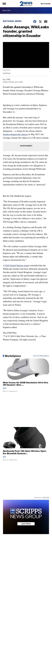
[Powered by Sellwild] (45, 497)
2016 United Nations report (16, 265)
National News (12, 21)
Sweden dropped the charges (15, 134)
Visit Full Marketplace (41, 356)
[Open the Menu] (4, 4)
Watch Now (45, 3)
